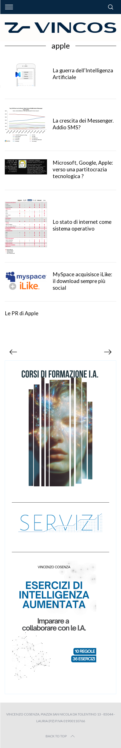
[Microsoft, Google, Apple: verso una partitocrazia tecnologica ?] (26, 166)
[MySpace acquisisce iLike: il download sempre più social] (26, 281)
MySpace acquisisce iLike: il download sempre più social (82, 281)
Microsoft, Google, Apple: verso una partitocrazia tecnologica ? (83, 169)
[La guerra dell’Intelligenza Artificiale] (26, 74)
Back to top (56, 736)
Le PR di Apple (21, 313)
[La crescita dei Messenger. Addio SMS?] (26, 124)
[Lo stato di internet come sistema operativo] (26, 226)
